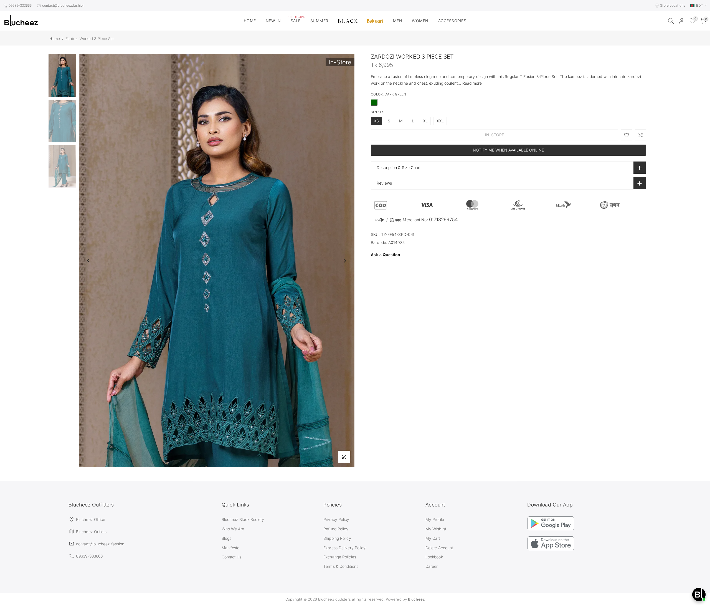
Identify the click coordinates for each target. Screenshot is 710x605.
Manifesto (231, 547)
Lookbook (434, 556)
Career (431, 566)
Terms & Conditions (340, 566)
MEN (397, 20)
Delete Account (439, 547)
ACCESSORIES (452, 20)
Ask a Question (385, 254)
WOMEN (420, 20)
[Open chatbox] (699, 594)
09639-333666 (20, 5)
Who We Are (233, 528)
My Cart (432, 538)
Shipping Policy (337, 538)
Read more (472, 83)
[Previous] (88, 260)
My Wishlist (435, 528)
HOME (250, 20)
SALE (296, 20)
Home (54, 39)
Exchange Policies (339, 556)
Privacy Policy (336, 519)
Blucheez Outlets (91, 531)
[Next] (344, 260)
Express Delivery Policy (344, 547)
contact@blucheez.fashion (63, 5)
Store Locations (672, 5)
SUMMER (319, 20)
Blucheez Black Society (243, 519)
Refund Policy (335, 528)
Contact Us (232, 556)
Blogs (227, 538)
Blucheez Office (90, 519)
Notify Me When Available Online (508, 150)
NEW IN (273, 20)
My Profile (434, 519)
